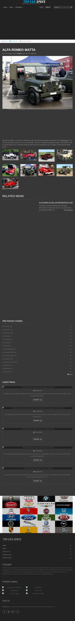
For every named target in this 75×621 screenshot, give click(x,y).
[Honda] (64, 511)
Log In (41, 7)
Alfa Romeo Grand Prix (9, 362)
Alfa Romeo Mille (8, 359)
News (11, 7)
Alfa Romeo (14, 41)
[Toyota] (46, 530)
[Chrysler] (46, 505)
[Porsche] (11, 530)
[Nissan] (64, 530)
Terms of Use (6, 554)
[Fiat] (46, 511)
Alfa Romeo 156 (7, 368)
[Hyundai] (11, 517)
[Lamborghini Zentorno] (13, 587)
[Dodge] (64, 505)
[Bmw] (46, 499)
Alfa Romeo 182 (7, 329)
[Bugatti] (11, 505)
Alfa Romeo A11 (7, 342)
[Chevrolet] (29, 505)
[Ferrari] (29, 511)
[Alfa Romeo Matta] (37, 82)
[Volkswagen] (46, 524)
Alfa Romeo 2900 (7, 333)
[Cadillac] (64, 499)
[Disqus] (37, 239)
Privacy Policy (7, 558)
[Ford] (29, 517)
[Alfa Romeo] (11, 499)
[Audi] (29, 499)
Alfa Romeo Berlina (8, 349)
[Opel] (64, 524)
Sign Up (48, 7)
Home (5, 7)
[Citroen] (11, 511)
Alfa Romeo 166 (7, 326)
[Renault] (29, 530)
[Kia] (64, 517)
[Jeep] (46, 517)
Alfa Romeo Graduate (9, 355)
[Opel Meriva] (37, 587)
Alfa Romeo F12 (7, 372)
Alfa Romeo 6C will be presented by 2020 (56, 202)
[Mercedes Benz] (11, 524)
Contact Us (6, 551)
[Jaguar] (29, 524)
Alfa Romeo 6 (6, 336)
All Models (18, 7)
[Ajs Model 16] (13, 591)
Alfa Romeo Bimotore (9, 352)
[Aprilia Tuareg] (13, 594)
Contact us (5, 606)
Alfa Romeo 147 (7, 365)
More (71, 374)
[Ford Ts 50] (37, 591)
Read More (69, 210)
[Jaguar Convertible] (37, 594)
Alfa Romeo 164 (7, 339)
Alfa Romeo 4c (7, 346)
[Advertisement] (37, 24)
